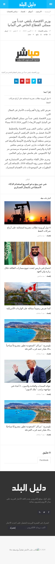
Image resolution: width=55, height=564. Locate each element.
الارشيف (39, 12)
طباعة (46, 34)
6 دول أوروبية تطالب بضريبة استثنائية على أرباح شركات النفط (30, 100)
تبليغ (37, 34)
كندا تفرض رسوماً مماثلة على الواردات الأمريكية (28, 308)
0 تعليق (15, 31)
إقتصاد (23, 12)
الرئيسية (48, 12)
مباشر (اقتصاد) (12, 12)
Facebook (44, 460)
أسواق (30, 12)
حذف (29, 34)
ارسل (6, 31)
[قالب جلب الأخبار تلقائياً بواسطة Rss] (24, 550)
